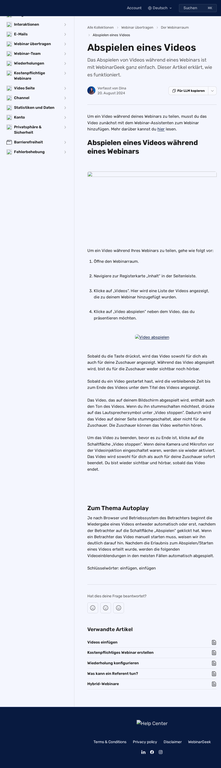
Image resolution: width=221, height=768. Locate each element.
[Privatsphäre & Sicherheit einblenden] (65, 127)
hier (161, 129)
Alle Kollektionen (100, 27)
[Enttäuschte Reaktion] (92, 607)
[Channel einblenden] (65, 98)
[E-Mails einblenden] (65, 34)
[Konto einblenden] (65, 117)
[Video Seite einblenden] (65, 88)
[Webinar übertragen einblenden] (65, 44)
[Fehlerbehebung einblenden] (65, 152)
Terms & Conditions (110, 742)
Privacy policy (145, 742)
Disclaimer (173, 742)
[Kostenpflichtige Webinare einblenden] (65, 73)
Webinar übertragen (137, 27)
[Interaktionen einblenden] (65, 24)
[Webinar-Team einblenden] (65, 54)
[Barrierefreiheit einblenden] (65, 142)
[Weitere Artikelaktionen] (212, 90)
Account (134, 8)
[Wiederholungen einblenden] (65, 63)
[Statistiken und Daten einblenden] (65, 108)
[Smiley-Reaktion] (118, 607)
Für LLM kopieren (191, 91)
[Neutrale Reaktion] (105, 607)
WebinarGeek (199, 742)
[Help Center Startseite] (5, 8)
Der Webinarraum (175, 27)
